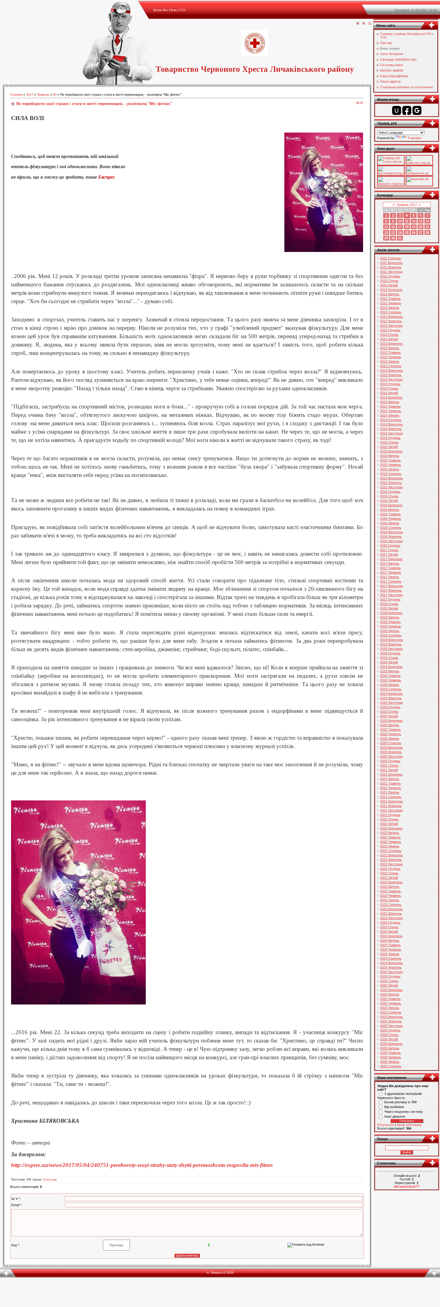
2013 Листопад (391, 379)
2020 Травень (390, 729)
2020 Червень (390, 734)
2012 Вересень (391, 316)
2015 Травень (390, 460)
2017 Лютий (389, 554)
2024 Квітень (389, 940)
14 (427, 221)
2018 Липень (389, 631)
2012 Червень (390, 303)
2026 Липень (389, 1061)
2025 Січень (389, 981)
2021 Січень (389, 765)
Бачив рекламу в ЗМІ (400, 1102)
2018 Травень (390, 622)
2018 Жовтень (391, 644)
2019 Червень (390, 680)
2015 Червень (390, 464)
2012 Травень (390, 298)
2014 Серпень (390, 420)
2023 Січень (389, 873)
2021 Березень (391, 774)
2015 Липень (389, 469)
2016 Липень (389, 523)
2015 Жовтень (391, 482)
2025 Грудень (390, 1030)
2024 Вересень (391, 963)
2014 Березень (391, 397)
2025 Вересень (391, 1017)
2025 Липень (389, 1008)
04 (55, 94)
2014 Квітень (389, 402)
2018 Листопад (391, 649)
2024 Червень (390, 949)
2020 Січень (389, 711)
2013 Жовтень (391, 375)
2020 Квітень (389, 725)
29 (386, 238)
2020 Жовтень (391, 752)
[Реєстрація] (363, 23)
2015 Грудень (390, 491)
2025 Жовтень (391, 1021)
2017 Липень (389, 577)
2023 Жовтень (391, 913)
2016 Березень (391, 505)
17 (400, 227)
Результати (385, 1125)
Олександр (50, 1179)
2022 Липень (389, 846)
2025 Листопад (391, 1026)
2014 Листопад (391, 433)
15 (386, 227)
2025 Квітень (389, 994)
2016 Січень (389, 496)
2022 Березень (391, 828)
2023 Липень (389, 900)
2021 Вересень (391, 801)
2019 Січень (389, 657)
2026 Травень (390, 1052)
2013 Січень (389, 334)
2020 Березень (391, 720)
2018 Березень (391, 613)
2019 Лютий (389, 662)
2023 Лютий (389, 877)
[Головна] (357, 23)
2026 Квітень (389, 1048)
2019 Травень (390, 675)
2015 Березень (391, 451)
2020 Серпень (390, 743)
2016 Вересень (391, 532)
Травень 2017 (406, 204)
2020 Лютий (389, 716)
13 (420, 221)
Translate (414, 138)
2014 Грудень (390, 438)
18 (407, 227)
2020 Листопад (391, 756)
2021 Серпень (390, 797)
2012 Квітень (389, 294)
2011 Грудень (390, 276)
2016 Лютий (389, 500)
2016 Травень (390, 514)
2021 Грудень (390, 815)
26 (413, 232)
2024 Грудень (390, 976)
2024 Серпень (390, 958)
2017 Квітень (389, 563)
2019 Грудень (390, 707)
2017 (29, 94)
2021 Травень (390, 783)
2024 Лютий (389, 931)
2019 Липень (389, 684)
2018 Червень (390, 626)
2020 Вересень (391, 747)
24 (400, 232)
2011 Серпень (390, 258)
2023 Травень (390, 891)
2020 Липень (389, 738)
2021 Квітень (389, 779)
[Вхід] (369, 23)
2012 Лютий (389, 285)
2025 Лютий (389, 985)
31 (400, 238)
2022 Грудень (390, 868)
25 (407, 232)
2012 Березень (391, 289)
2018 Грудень (390, 653)
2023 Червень (390, 895)
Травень (43, 94)
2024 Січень (389, 927)
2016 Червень (390, 518)
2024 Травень (390, 945)
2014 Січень (389, 388)
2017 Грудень (390, 599)
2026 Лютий (389, 1039)
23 (393, 232)
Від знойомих (394, 1107)
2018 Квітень (389, 617)
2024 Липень (389, 954)
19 (413, 227)
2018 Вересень (391, 640)
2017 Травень (390, 568)
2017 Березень (391, 559)
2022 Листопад (391, 864)
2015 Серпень (390, 473)
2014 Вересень (391, 424)
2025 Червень (390, 1003)
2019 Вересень (391, 693)
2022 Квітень (389, 833)
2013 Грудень (390, 384)
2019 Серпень (390, 689)
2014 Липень (389, 415)
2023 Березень (391, 882)
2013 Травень (390, 352)
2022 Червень (390, 842)
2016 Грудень (390, 545)
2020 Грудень (390, 761)
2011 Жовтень (390, 267)
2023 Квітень (389, 886)
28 (427, 232)
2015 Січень (389, 442)
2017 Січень (389, 550)
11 (406, 221)
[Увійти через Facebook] (406, 110)
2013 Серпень (390, 366)
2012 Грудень (390, 330)
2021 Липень (389, 792)
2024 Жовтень (391, 967)
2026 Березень (391, 1043)
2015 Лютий (389, 447)
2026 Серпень (390, 1066)
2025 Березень (391, 990)
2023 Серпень (390, 904)
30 (393, 238)
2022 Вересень (391, 855)
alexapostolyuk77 (406, 1186)
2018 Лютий (389, 608)
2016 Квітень (389, 509)
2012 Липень (389, 307)
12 (413, 221)
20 (420, 227)
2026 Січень (389, 1035)
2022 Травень (390, 837)
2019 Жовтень (391, 698)
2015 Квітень (389, 456)
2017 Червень (390, 572)
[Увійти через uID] (396, 110)
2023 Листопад (391, 918)
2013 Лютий (389, 339)
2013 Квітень (389, 348)
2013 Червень (390, 357)
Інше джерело (394, 1116)
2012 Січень (389, 280)
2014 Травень (390, 406)
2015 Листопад (391, 487)
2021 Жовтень (391, 806)
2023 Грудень (390, 922)
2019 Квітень (389, 671)
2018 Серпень (390, 635)
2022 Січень (389, 819)
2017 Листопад (391, 595)
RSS (183, 10)
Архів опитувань (409, 1125)
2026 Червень (390, 1057)
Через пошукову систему (403, 1111)
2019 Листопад (391, 702)
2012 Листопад (391, 325)
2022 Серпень (390, 850)
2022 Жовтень (391, 859)
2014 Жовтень (391, 429)
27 (420, 232)
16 (393, 227)
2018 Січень (389, 604)
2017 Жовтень (391, 590)
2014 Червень (390, 411)
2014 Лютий (389, 393)
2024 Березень (391, 936)
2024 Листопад (391, 972)
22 (386, 232)
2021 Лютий (389, 770)
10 (400, 221)
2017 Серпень (390, 581)
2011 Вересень (391, 263)
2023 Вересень (391, 909)
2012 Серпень (390, 312)
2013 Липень (389, 361)
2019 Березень (391, 666)
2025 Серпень (390, 1012)
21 (427, 227)
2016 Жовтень (391, 536)
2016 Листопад (391, 541)
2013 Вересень (391, 370)
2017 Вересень (391, 586)
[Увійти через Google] (416, 110)
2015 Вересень (391, 478)
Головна (16, 94)
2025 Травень (390, 999)
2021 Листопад (391, 810)
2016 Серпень (390, 527)
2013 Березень (391, 343)
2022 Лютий (389, 824)
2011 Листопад (391, 271)
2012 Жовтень (391, 321)
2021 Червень (390, 788)
